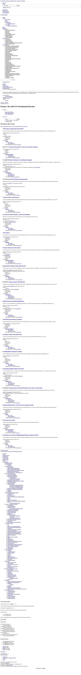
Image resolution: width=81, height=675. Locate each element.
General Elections (6, 88)
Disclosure (10, 571)
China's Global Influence (12, 475)
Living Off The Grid (9, 589)
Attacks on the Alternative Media (14, 526)
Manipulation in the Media (12, 537)
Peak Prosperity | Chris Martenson (11, 55)
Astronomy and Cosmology (13, 510)
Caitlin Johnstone (8, 51)
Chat (4, 26)
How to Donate (6, 12)
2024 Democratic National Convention (12, 319)
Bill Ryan (4, 97)
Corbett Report (8, 59)
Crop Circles (10, 579)
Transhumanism (11, 567)
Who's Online (5, 457)
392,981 (6, 100)
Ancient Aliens (10, 574)
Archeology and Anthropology (13, 509)
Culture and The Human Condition (11, 492)
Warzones (9, 490)
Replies (9, 126)
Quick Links (7, 24)
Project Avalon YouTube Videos (14, 469)
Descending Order (7, 615)
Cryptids (9, 553)
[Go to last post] (18, 144)
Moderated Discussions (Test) (13, 471)
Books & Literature (11, 495)
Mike (8, 424)
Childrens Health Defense (10, 65)
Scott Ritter (7, 72)
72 (8, 204)
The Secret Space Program (13, 546)
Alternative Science (11, 507)
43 (14, 166)
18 (8, 238)
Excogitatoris (9, 270)
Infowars (7, 60)
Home (4, 17)
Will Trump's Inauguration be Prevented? (13, 128)
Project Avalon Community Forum (9, 657)
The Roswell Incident (14, 578)
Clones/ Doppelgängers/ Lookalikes (14, 529)
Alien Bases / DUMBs (12, 575)
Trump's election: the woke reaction (11, 247)
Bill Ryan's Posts (6, 11)
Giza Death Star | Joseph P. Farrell (11, 49)
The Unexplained (8, 549)
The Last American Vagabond (10, 50)
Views (13, 126)
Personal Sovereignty (12, 596)
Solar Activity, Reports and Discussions (15, 489)
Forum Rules (2, 651)
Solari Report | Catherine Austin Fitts (12, 45)
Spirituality (7, 580)
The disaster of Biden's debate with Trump (13, 368)
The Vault (9, 465)
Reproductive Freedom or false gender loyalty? (14, 265)
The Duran (7, 76)
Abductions (10, 572)
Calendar (7, 21)
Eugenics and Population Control (14, 532)
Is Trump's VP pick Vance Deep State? (12, 334)
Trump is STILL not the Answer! (11, 197)
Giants (9, 555)
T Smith (8, 305)
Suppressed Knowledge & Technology (15, 544)
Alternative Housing (11, 590)
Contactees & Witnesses (12, 576)
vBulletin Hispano (9, 665)
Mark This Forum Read (9, 113)
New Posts (5, 9)
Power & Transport (11, 597)
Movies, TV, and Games (12, 499)
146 (9, 256)
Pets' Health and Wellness (15, 517)
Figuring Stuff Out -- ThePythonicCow (15, 472)
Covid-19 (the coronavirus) (15, 515)
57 (8, 187)
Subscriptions (5, 456)
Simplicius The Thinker (9, 77)
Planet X (9, 565)
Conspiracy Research (9, 523)
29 (8, 137)
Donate (4, 27)
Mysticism (9, 583)
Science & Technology (12, 520)
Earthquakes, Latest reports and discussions (16, 480)
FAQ (6, 20)
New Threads (5, 10)
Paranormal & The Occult (12, 558)
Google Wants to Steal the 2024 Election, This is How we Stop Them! (25, 388)
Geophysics (10, 513)
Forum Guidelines (8, 37)
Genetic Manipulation (12, 534)
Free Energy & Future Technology (16, 508)
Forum (4, 18)
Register (4, 2)
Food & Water (10, 595)
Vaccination (12, 516)
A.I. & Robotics (11, 505)
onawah (8, 201)
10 (12, 166)
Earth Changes (10, 563)
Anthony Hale (9, 409)
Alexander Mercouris (9, 75)
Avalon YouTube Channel (10, 34)
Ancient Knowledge (11, 551)
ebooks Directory (8, 40)
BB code (4, 646)
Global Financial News (12, 482)
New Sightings (10, 569)
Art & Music (10, 494)
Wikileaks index (8, 69)
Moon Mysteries (11, 540)
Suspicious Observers (9, 54)
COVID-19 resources (9, 41)
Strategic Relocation (11, 598)
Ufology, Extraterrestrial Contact (11, 568)
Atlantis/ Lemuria (11, 552)
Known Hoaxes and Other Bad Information (16, 470)
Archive (4, 658)
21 (8, 341)
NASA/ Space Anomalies (12, 542)
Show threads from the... (5, 603)
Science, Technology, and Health (11, 504)
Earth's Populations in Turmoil (13, 479)
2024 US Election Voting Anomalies (18, 179)
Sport (9, 502)
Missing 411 (10, 556)
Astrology (12, 584)
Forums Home (5, 459)
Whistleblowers (10, 548)
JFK (8, 535)
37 (8, 358)
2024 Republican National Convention (12, 351)
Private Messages (6, 455)
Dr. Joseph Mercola (9, 63)
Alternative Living (11, 493)
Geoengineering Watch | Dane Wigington (13, 66)
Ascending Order (7, 614)
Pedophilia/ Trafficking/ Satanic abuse (15, 541)
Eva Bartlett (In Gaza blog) (10, 71)
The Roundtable (8, 464)
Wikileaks (9, 491)
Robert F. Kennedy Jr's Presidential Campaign (20, 160)
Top (21, 451)
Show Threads (9, 120)
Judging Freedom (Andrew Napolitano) (12, 74)
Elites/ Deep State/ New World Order (15, 531)
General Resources (8, 466)
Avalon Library (6, 38)
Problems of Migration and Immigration (15, 488)
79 (14, 220)
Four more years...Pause (9, 420)
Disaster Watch (13, 477)
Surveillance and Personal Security (14, 522)
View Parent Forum (9, 114)
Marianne (8, 323)
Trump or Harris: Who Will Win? (17, 282)
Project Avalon (5, 86)
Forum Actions (8, 22)
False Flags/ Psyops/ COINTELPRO (14, 533)
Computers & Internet (12, 511)
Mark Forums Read (11, 23)
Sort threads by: (3, 608)
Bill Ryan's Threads (9, 462)
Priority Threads (11, 467)
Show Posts (16, 120)
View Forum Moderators (12, 25)
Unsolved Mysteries (11, 560)
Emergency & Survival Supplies (14, 594)
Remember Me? (7, 7)
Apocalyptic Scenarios (12, 562)
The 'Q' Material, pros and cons (13, 545)
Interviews (7, 32)
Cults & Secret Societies (12, 530)
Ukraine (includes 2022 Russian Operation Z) (13, 42)
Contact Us (5, 656)
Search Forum (5, 116)
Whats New (7, 31)
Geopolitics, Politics (11, 483)
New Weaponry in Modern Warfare (14, 519)
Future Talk (7, 561)
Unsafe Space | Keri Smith (10, 48)
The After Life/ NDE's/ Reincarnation (15, 581)
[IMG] (4, 648)
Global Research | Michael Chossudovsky (13, 58)
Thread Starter (5, 126)
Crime (9, 497)
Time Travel (10, 559)
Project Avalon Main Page (10, 30)
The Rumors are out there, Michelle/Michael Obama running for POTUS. (21, 435)
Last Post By (17, 126)
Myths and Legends (11, 557)
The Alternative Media (12, 474)
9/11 (8, 525)
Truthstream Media (8, 67)
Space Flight (10, 521)
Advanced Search (6, 81)
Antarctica (9, 550)
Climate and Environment (12, 476)
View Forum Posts (11, 143)
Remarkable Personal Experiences (14, 587)
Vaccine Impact (8, 70)
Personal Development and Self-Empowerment (16, 501)
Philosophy (10, 585)
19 (8, 324)
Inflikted (43, 668)
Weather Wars (10, 547)
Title (1, 126)
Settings (4, 454)
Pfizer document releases (9, 43)
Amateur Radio (10, 593)
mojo (8, 372)
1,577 (9, 222)
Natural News (7, 61)
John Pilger (7, 52)
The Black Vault (8, 57)
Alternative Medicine (11, 506)
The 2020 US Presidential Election (16, 486)
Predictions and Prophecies (13, 566)
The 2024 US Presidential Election (16, 487)
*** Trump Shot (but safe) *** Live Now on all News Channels (22, 147)
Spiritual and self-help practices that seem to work (17, 588)
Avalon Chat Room (9, 36)
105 (9, 309)
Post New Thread (4, 102)
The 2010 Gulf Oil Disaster (15, 478)
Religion (9, 586)
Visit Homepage (11, 175)
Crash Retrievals (11, 577)
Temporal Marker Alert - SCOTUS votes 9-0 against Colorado (18, 405)
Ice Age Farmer (8, 62)
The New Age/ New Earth (12, 564)
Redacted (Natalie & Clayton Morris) (12, 73)
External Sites (5, 44)
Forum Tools (4, 109)
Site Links (5, 29)
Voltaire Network (8, 53)
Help (4, 4)
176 (9, 377)
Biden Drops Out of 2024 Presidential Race (13, 301)
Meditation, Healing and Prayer (13, 582)
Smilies (4, 647)
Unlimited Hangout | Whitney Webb (12, 68)
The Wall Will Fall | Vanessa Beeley (12, 47)
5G (8, 524)
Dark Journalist (8, 56)
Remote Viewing (11, 543)
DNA (8, 132)
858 (9, 168)
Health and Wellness (11, 514)
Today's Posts (7, 19)
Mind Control (10, 539)
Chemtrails (10, 528)
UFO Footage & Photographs (13, 570)
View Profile (10, 142)
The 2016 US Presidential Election (16, 485)
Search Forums (5, 458)
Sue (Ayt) (8, 149)
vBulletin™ (7, 663)
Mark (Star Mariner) (10, 286)
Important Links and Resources (13, 468)
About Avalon (7, 33)
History (9, 498)
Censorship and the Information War (14, 527)
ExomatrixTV (9, 164)
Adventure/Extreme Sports (15, 503)
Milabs (9, 538)
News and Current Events (8, 87)
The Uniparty (6, 232)
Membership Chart (8, 35)
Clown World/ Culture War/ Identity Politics (16, 496)
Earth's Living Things (12, 512)
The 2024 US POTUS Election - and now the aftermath (16, 214)
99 (8, 290)
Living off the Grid (11, 592)
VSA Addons (38, 668)
